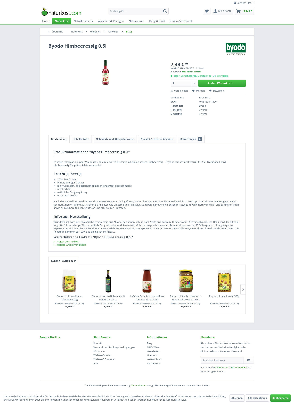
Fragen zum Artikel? (67, 241)
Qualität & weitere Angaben (157, 139)
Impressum (153, 363)
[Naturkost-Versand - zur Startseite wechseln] (61, 12)
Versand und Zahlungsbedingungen (114, 347)
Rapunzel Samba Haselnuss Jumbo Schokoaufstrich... (186, 297)
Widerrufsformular (104, 359)
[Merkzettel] (206, 11)
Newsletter (153, 351)
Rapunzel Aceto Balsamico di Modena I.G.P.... (108, 297)
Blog (149, 343)
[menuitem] (139, 11)
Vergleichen (181, 90)
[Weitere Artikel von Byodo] (236, 49)
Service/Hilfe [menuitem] (244, 2)
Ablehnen (237, 398)
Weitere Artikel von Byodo (71, 244)
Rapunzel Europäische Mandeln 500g (69, 297)
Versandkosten (138, 385)
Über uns (152, 355)
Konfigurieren (280, 398)
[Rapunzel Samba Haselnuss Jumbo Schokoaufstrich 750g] (186, 281)
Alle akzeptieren (257, 398)
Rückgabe (99, 351)
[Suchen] (165, 11)
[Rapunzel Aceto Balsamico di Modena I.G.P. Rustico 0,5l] (108, 281)
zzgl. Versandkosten (191, 71)
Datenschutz (154, 359)
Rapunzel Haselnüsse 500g (224, 296)
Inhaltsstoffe (81, 139)
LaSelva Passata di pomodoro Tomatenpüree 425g (147, 297)
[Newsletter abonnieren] (248, 360)
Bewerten (218, 90)
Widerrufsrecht (102, 355)
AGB (95, 363)
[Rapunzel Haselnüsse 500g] (224, 281)
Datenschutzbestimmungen (231, 367)
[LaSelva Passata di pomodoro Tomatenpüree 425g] (147, 281)
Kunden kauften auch (63, 260)
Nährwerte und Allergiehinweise (115, 139)
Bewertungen (190, 139)
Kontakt (97, 343)
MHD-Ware (153, 347)
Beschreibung (59, 139)
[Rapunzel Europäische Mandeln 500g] (69, 281)
